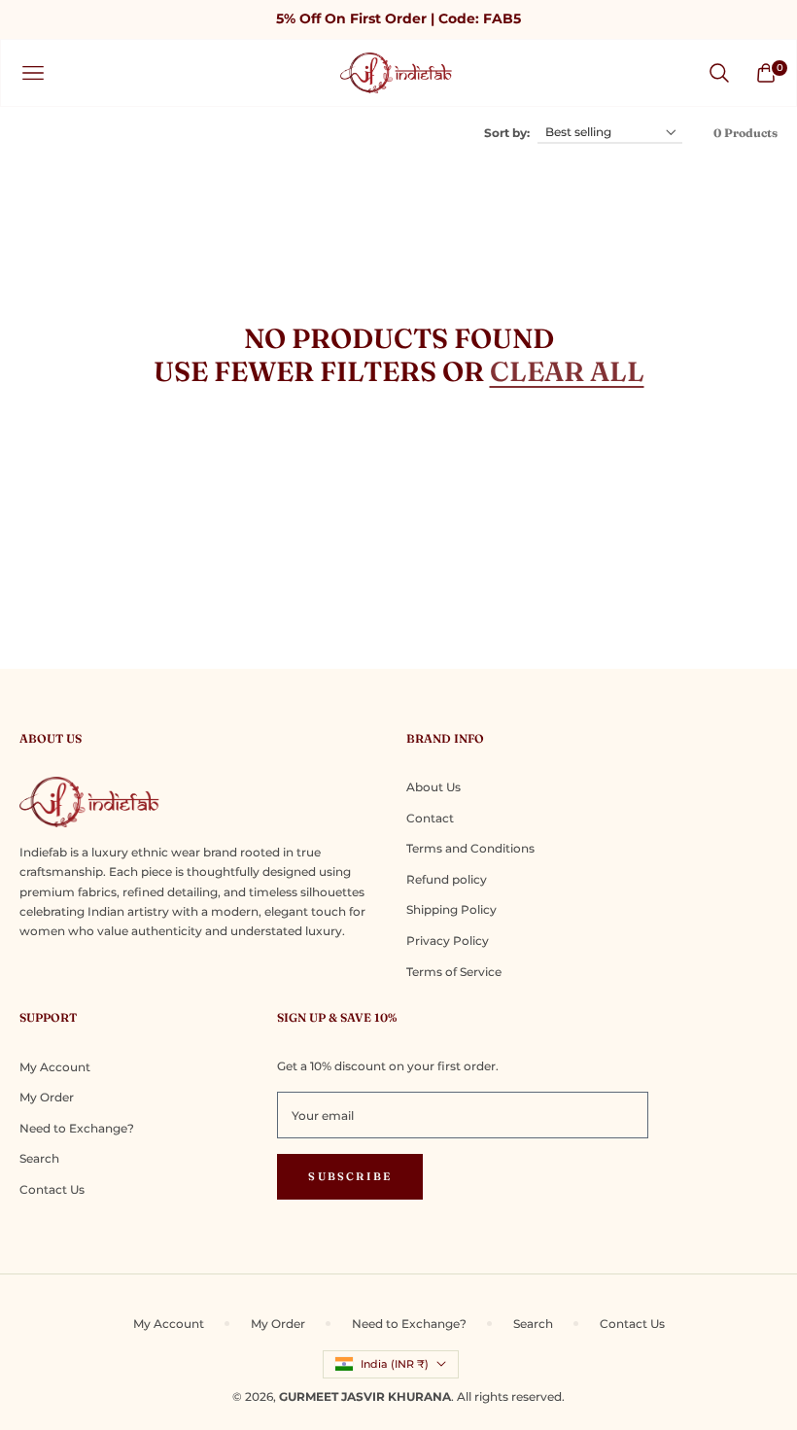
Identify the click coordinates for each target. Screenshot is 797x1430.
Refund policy (446, 879)
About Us (433, 787)
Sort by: (507, 132)
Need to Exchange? (76, 1128)
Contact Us (52, 1189)
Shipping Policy (451, 909)
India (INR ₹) (395, 1364)
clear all (567, 371)
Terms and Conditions (470, 848)
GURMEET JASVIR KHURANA (365, 1396)
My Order (46, 1097)
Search (39, 1158)
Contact (430, 818)
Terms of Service (454, 971)
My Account (54, 1067)
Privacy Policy (447, 940)
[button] (719, 73)
